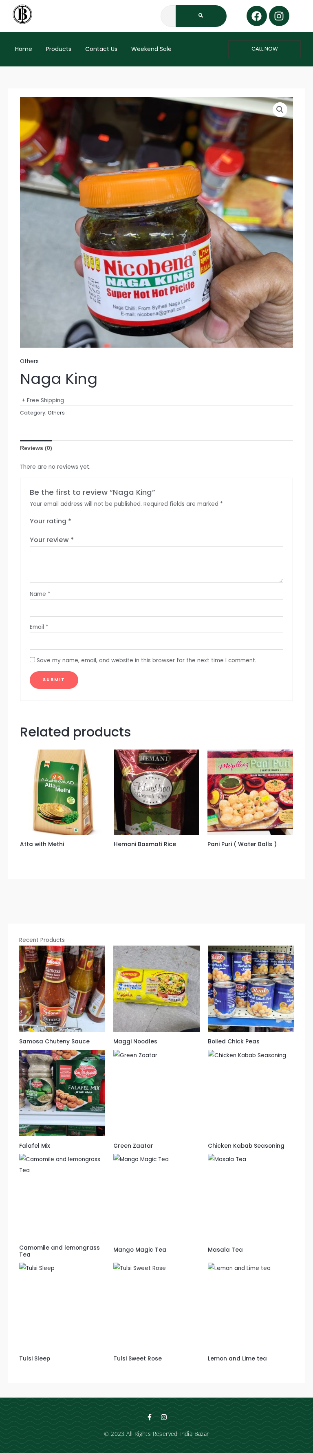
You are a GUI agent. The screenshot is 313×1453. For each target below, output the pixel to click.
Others (29, 361)
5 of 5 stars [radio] (111, 521)
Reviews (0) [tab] (36, 448)
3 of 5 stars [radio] (94, 521)
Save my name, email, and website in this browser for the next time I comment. (146, 660)
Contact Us (101, 49)
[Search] (201, 16)
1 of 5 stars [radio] (78, 521)
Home (23, 49)
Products (58, 49)
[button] (280, 109)
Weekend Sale (151, 49)
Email (39, 627)
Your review (52, 540)
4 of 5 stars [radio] (103, 521)
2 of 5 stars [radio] (86, 521)
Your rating (50, 521)
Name (40, 594)
